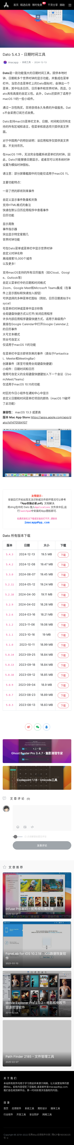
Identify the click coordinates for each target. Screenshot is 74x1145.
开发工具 (21, 1114)
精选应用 (25, 4)
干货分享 (53, 4)
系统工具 (26, 62)
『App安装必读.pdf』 (31, 503)
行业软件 (8, 1114)
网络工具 (47, 1114)
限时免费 (38, 4)
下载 (63, 554)
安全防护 (34, 1114)
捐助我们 (65, 4)
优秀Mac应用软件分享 (6, 5)
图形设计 (42, 1108)
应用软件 (16, 1108)
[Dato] (5, 61)
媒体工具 (55, 1108)
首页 (15, 4)
